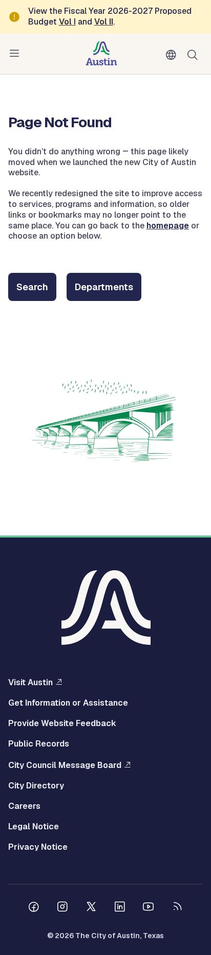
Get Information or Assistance (68, 703)
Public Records (38, 744)
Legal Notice (33, 827)
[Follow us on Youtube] (148, 908)
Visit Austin (30, 682)
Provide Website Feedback (62, 723)
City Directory (36, 786)
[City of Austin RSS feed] (177, 908)
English (173, 55)
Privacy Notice (38, 847)
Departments (104, 287)
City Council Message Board (64, 765)
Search (194, 53)
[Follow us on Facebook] (34, 908)
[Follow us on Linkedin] (120, 908)
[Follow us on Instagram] (62, 908)
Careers (24, 806)
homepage (167, 225)
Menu (16, 54)
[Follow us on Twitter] (91, 908)
